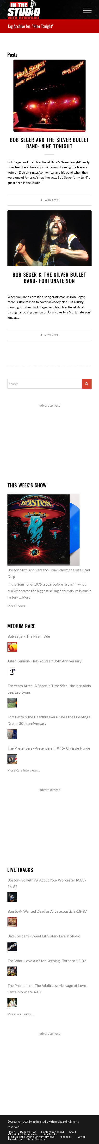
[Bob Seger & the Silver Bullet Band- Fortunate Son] (49, 238)
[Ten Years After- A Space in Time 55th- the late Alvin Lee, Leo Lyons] (12, 703)
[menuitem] (85, 9)
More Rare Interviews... (23, 770)
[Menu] (85, 9)
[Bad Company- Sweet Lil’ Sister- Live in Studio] (12, 946)
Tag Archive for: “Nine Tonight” (30, 26)
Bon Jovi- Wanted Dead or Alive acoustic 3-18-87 (47, 911)
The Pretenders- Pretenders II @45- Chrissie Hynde (48, 748)
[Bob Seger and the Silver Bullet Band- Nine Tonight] (49, 96)
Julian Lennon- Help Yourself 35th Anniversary (44, 661)
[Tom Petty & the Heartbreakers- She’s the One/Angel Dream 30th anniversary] (12, 734)
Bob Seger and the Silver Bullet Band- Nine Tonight (49, 143)
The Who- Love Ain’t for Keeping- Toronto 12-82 (46, 961)
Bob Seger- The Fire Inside (28, 636)
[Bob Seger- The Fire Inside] (12, 647)
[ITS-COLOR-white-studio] (41, 9)
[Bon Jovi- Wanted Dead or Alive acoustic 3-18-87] (12, 922)
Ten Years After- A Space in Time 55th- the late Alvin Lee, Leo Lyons (49, 689)
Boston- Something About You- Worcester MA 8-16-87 (46, 883)
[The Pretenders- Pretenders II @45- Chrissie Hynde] (12, 759)
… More (24, 597)
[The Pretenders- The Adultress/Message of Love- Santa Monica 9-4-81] (12, 1002)
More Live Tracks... (20, 1014)
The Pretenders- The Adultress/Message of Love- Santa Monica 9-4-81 (47, 988)
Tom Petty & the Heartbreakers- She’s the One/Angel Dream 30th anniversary (49, 720)
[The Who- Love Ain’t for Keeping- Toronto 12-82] (12, 971)
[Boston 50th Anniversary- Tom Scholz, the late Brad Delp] (43, 530)
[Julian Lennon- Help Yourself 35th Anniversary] (12, 671)
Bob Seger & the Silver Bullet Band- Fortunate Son (50, 277)
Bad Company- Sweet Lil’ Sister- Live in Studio (43, 936)
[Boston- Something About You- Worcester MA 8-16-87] (12, 897)
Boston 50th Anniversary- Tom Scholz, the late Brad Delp (48, 573)
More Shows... (17, 606)
